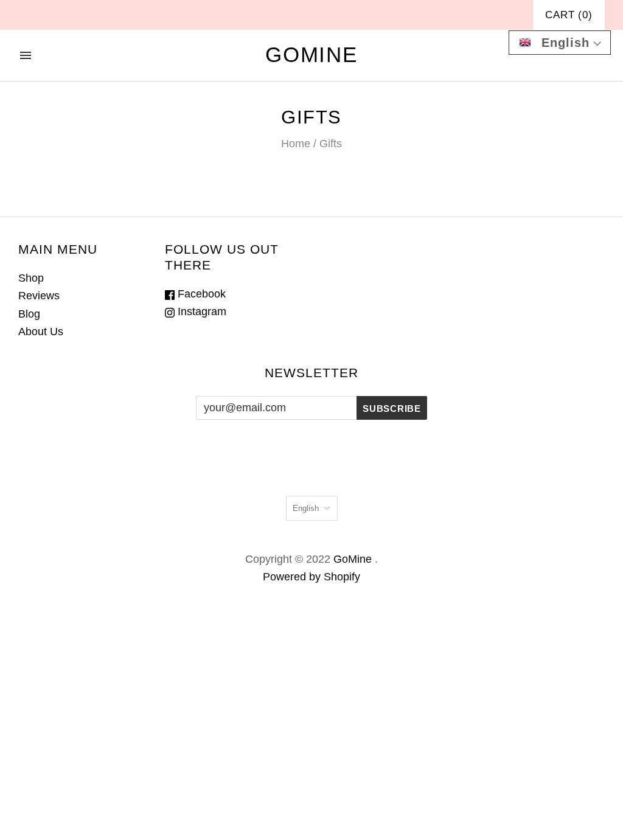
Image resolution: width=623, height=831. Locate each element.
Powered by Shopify (311, 577)
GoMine (352, 559)
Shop (31, 278)
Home (295, 143)
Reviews (39, 296)
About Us (40, 331)
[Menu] (25, 55)
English (306, 508)
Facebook (200, 294)
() (569, 15)
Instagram (200, 311)
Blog (29, 314)
